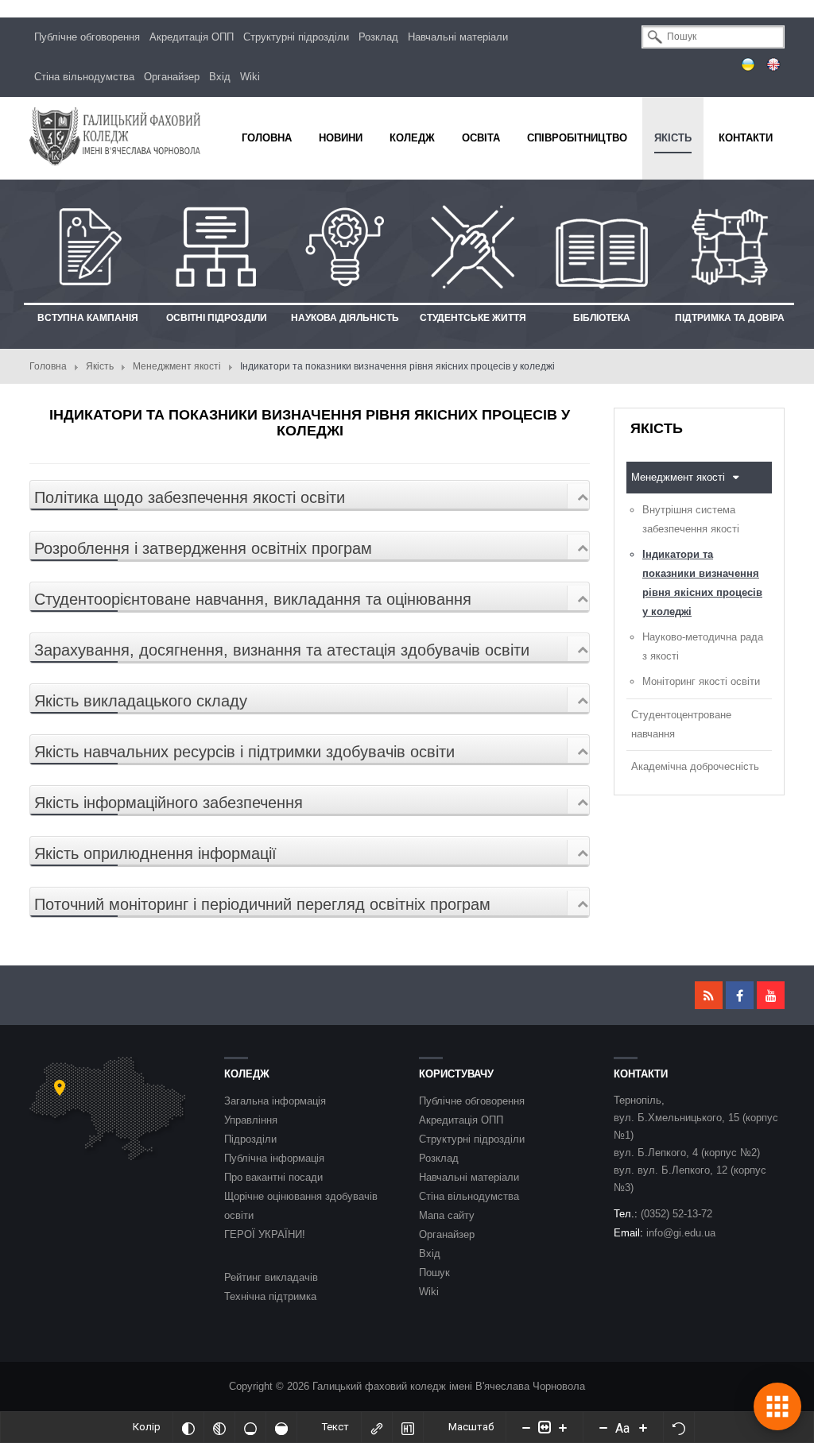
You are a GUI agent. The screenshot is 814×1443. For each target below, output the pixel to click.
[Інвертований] (188, 1427)
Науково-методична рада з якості (702, 646)
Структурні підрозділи (296, 37)
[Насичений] (281, 1427)
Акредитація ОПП (191, 37)
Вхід (220, 77)
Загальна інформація (275, 1101)
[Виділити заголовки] (408, 1427)
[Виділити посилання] (377, 1427)
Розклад (378, 37)
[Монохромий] (219, 1427)
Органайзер (172, 77)
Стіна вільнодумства (84, 77)
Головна (48, 366)
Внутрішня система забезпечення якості (690, 519)
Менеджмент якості (177, 366)
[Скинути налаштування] (679, 1427)
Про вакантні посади (273, 1177)
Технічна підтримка (270, 1296)
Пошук (434, 1273)
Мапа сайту (447, 1215)
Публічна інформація (274, 1158)
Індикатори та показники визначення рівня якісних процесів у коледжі (702, 582)
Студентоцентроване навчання (681, 724)
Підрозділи (250, 1139)
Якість (100, 366)
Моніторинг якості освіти (701, 681)
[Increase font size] (643, 1427)
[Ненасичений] (250, 1427)
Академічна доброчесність (695, 766)
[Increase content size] (563, 1427)
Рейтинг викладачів (271, 1277)
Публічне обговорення (87, 37)
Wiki (250, 77)
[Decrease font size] (603, 1427)
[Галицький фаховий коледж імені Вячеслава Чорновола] (114, 136)
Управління (250, 1120)
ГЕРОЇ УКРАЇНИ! (264, 1234)
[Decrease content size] (526, 1427)
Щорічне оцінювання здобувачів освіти (301, 1205)
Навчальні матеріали (458, 37)
